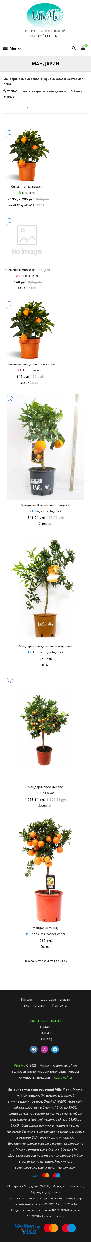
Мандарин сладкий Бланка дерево (45, 646)
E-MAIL (45, 1027)
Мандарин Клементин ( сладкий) (45, 505)
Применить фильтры (45, 1236)
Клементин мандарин (27, 187)
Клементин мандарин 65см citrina (29, 364)
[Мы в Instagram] (44, 1050)
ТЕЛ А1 (45, 1033)
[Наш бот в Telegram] (55, 1050)
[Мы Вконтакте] (34, 1050)
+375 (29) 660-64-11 (45, 36)
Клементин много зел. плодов (27, 270)
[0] (83, 48)
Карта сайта (62, 1078)
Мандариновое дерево (45, 787)
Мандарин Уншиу (45, 928)
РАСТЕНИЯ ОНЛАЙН (45, 1021)
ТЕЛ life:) (45, 1039)
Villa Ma (19, 1066)
